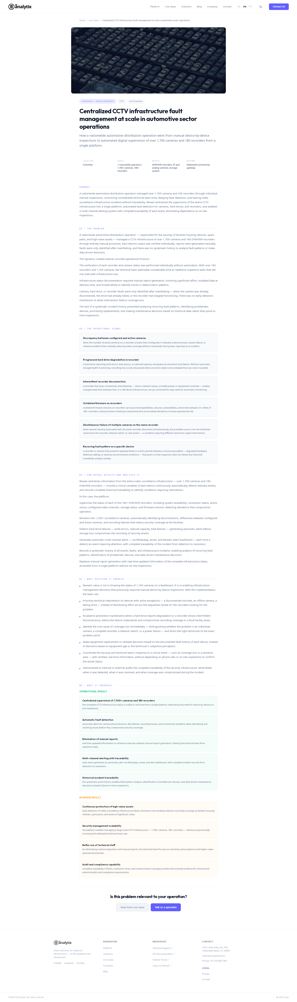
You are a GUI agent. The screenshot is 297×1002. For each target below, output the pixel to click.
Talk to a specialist (166, 907)
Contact (227, 6)
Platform (155, 6)
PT (250, 6)
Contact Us (279, 6)
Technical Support (162, 948)
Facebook (69, 963)
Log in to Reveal (161, 965)
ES (239, 6)
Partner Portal (160, 959)
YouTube (80, 963)
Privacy (206, 973)
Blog (199, 6)
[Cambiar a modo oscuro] (260, 6)
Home (82, 20)
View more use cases (132, 907)
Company (212, 6)
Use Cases (170, 6)
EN (244, 6)
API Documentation (163, 953)
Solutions (186, 6)
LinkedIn (58, 963)
